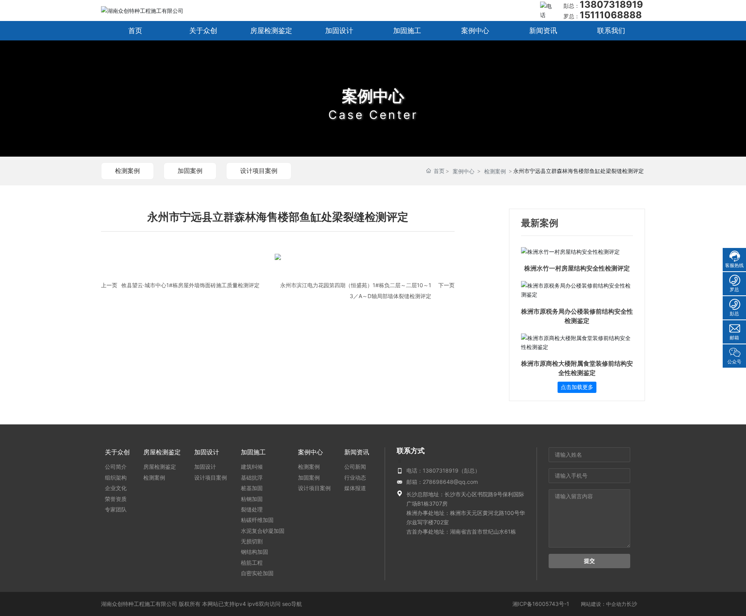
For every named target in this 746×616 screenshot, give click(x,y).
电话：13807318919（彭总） (443, 470)
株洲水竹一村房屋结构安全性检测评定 (577, 268)
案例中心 (373, 95)
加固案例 (190, 171)
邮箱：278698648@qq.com (442, 481)
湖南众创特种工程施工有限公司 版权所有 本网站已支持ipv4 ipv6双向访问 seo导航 (201, 603)
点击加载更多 (577, 387)
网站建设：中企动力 (603, 604)
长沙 (631, 603)
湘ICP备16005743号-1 (540, 603)
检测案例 (127, 171)
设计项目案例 (258, 171)
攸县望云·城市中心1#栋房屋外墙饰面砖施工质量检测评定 (190, 285)
